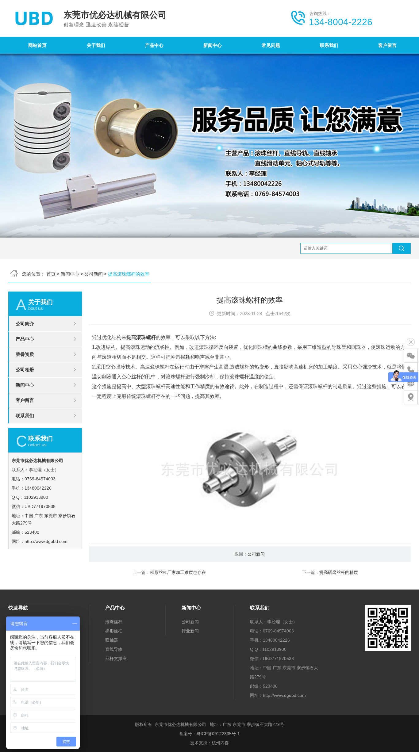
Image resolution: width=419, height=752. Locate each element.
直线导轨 (113, 649)
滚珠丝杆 (113, 621)
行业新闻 (190, 630)
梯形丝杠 (113, 630)
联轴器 (111, 640)
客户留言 (387, 45)
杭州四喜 (220, 742)
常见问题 (271, 45)
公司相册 (25, 369)
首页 (51, 274)
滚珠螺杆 (146, 337)
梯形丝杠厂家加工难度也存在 (178, 572)
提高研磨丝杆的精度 (338, 572)
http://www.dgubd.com (46, 541)
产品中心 (154, 45)
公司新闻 (93, 274)
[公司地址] (410, 397)
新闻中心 (212, 45)
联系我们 (329, 45)
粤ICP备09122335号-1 (218, 733)
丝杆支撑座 (116, 658)
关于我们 (96, 45)
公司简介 (25, 323)
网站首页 (37, 45)
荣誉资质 (25, 354)
